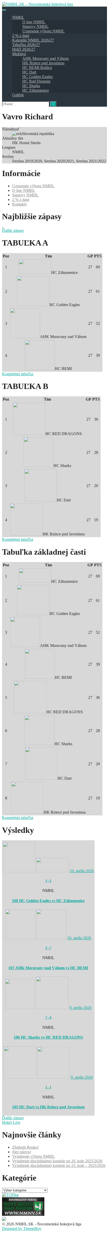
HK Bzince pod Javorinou (43, 63)
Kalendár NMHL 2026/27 (33, 40)
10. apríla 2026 (82, 871)
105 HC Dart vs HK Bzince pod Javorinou (48, 1107)
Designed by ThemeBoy (21, 1228)
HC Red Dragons (36, 81)
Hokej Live (11, 1122)
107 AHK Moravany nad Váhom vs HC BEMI (48, 968)
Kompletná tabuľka (17, 374)
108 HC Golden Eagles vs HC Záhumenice (48, 901)
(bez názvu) (21, 1152)
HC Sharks (31, 86)
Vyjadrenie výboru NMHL (33, 1156)
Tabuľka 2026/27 (26, 45)
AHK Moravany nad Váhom (45, 58)
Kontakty (19, 204)
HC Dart (29, 72)
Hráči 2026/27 (23, 49)
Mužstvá (19, 54)
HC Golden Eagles (37, 76)
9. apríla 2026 (80, 1007)
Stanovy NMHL (35, 26)
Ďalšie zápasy (13, 230)
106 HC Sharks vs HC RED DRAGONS (48, 1037)
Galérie (18, 95)
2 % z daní (20, 35)
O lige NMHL (33, 22)
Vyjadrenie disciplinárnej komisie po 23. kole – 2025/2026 (58, 1165)
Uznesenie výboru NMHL (43, 31)
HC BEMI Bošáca (37, 67)
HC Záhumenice (35, 90)
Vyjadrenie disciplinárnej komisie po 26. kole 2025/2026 (57, 1161)
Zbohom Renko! (25, 1147)
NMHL (18, 17)
